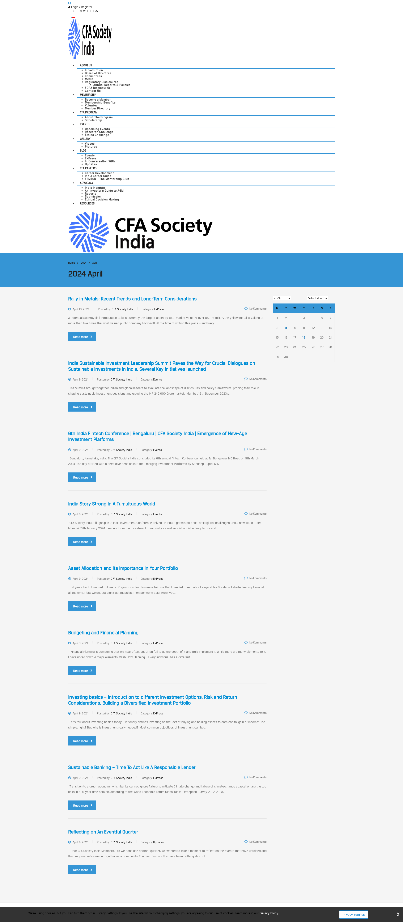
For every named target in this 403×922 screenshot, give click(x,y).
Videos (90, 143)
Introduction (94, 70)
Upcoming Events (97, 129)
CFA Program (88, 112)
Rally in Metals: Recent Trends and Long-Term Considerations (132, 298)
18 (303, 337)
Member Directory (97, 108)
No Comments (258, 308)
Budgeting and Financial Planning (103, 632)
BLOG (83, 150)
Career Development (99, 173)
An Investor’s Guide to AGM (104, 190)
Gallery (85, 138)
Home (71, 262)
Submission (93, 196)
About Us (86, 65)
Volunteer (92, 105)
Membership (88, 94)
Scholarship (93, 120)
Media (89, 79)
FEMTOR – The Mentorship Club (107, 178)
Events (84, 124)
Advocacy (86, 182)
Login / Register (81, 7)
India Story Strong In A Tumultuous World (111, 503)
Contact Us (93, 90)
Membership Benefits (100, 102)
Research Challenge (99, 131)
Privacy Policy (268, 913)
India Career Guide (98, 176)
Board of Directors (98, 73)
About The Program (99, 117)
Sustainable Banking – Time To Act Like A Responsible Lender (132, 767)
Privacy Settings (354, 914)
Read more (80, 337)
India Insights (95, 187)
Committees (93, 76)
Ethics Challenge (97, 134)
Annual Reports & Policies (112, 84)
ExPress (91, 158)
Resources (87, 203)
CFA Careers (88, 168)
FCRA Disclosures (97, 87)
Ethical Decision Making (102, 199)
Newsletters (89, 11)
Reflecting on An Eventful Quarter (103, 831)
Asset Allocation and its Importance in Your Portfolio (123, 568)
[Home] (140, 232)
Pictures (91, 146)
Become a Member (98, 99)
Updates (91, 164)
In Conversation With (100, 161)
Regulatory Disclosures (101, 82)
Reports (90, 193)
